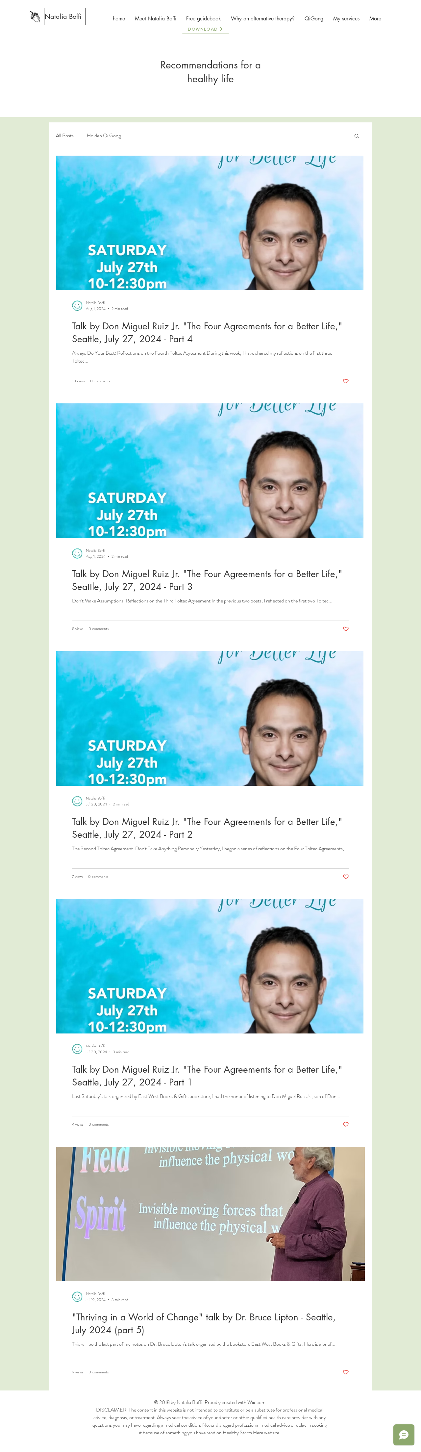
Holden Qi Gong (104, 135)
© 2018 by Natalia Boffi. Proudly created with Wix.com (209, 1402)
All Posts (65, 135)
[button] (357, 136)
